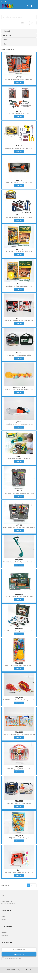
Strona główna (7, 17)
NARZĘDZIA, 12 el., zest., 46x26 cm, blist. (19, 251)
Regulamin (4, 932)
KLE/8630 (19, 628)
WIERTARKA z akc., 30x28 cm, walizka (19, 355)
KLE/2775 (19, 559)
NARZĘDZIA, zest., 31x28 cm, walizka (19, 803)
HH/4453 (19, 353)
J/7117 (19, 490)
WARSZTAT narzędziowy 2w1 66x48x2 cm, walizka (19, 527)
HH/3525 (19, 318)
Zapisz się (18, 954)
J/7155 (19, 525)
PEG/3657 (19, 697)
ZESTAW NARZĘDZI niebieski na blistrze (19, 217)
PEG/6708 (19, 801)
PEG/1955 (19, 663)
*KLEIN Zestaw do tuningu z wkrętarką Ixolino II (19, 631)
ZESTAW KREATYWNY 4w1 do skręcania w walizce (19, 734)
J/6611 (19, 456)
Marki (5, 40)
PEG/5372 (19, 732)
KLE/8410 (19, 594)
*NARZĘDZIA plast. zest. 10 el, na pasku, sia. (18, 389)
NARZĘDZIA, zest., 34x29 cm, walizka (19, 769)
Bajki (5, 44)
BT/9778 (19, 146)
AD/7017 (19, 77)
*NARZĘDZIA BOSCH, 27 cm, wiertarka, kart (19, 596)
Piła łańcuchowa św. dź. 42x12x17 (19, 458)
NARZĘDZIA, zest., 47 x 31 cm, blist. (19, 838)
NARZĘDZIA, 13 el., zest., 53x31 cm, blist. (19, 286)
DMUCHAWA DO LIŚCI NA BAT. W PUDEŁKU (19, 183)
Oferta (3, 916)
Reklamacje (5, 935)
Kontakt (4, 919)
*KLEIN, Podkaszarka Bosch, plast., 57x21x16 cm (19, 562)
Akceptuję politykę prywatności (13, 958)
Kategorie (7, 31)
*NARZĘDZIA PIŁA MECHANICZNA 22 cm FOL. (19, 424)
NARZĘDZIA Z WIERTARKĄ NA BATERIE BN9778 (19, 148)
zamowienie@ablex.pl (9, 903)
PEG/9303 (19, 835)
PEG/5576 (19, 766)
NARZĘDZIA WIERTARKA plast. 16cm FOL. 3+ (19, 872)
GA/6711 (19, 284)
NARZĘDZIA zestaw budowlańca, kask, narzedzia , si (19, 701)
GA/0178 (19, 215)
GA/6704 (19, 249)
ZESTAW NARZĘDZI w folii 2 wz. (19, 113)
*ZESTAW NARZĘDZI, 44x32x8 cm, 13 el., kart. (19, 79)
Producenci (7, 35)
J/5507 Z (19, 421)
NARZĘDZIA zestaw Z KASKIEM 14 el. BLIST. (19, 665)
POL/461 (19, 870)
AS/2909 (19, 111)
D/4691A (19, 180)
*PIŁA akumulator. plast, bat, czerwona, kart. (19, 320)
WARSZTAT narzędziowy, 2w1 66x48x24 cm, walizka (19, 494)
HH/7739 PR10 (19, 387)
